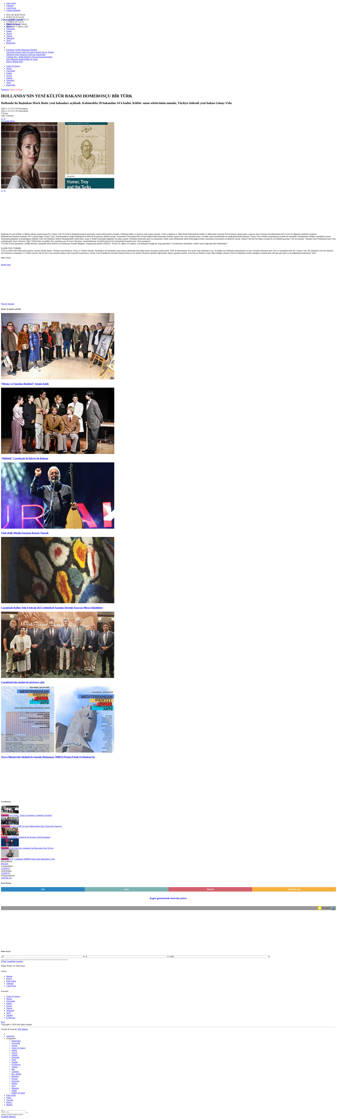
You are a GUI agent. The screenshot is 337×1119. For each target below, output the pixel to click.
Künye (9, 62)
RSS (21, 62)
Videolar (9, 5)
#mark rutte (6, 264)
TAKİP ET (5, 868)
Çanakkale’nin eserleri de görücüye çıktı (22, 682)
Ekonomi (42, 57)
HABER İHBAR (8, 1117)
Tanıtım (22, 54)
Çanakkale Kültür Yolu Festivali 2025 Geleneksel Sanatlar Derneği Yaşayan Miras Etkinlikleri (52, 607)
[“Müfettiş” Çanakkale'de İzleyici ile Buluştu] (57, 453)
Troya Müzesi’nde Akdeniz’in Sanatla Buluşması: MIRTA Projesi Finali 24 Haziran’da (48, 757)
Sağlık (21, 59)
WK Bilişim (23, 1029)
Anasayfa (5, 89)
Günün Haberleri (13, 10)
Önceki (4, 304)
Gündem (10, 57)
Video (8, 1098)
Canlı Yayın (11, 8)
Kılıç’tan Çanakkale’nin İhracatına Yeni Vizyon (31, 848)
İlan (43, 54)
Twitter (18, 50)
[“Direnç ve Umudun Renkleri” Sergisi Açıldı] (57, 379)
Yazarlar (9, 1100)
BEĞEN (4, 864)
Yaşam (9, 26)
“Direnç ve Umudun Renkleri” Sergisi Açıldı (25, 383)
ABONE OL (6, 878)
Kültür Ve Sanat (31, 59)
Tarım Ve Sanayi (13, 24)
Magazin (14, 59)
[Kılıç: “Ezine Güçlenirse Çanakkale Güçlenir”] (10, 813)
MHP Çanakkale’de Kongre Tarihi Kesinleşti (29, 837)
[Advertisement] (80, 212)
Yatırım (38, 54)
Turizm (9, 36)
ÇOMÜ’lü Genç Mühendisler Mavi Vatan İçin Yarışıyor (36, 826)
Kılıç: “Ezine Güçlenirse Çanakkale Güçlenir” (30, 815)
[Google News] (8, 121)
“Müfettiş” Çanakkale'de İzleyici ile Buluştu (24, 458)
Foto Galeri (11, 3)
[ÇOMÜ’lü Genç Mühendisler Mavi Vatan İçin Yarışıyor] (10, 824)
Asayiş (9, 33)
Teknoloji (10, 38)
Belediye (28, 57)
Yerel (8, 40)
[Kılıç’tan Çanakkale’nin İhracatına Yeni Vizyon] (10, 846)
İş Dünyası (30, 54)
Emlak (9, 31)
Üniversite (10, 29)
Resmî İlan (10, 43)
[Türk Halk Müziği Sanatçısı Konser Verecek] (57, 528)
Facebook (10, 50)
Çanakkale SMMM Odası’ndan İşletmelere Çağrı (32, 859)
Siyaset (35, 57)
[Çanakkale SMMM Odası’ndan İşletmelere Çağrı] (10, 857)
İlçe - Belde (19, 57)
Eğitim (49, 57)
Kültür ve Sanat (16, 89)
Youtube (33, 50)
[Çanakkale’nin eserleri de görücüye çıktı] (57, 677)
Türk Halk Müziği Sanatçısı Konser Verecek (25, 533)
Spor (8, 59)
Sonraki (11, 304)
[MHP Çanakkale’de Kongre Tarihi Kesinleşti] (10, 835)
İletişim (16, 62)
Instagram (25, 50)
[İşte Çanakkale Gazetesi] (12, 19)
